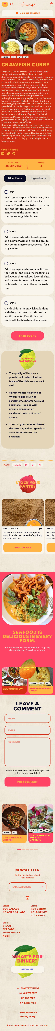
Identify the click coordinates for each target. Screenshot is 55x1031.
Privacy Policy (27, 1016)
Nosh (6, 935)
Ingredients (38, 178)
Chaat (7, 925)
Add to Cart (22, 547)
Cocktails (38, 915)
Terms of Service (27, 1012)
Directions (15, 178)
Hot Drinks (38, 908)
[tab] (19, 849)
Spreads (9, 929)
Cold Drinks (39, 912)
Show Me (27, 969)
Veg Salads (11, 908)
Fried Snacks (11, 932)
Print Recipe (27, 335)
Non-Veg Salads (14, 912)
